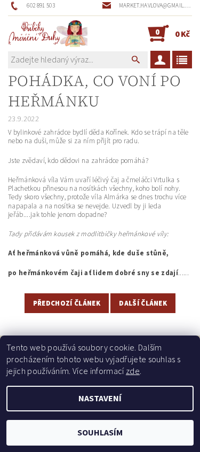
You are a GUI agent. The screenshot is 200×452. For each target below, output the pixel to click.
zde (133, 371)
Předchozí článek (66, 303)
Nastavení (100, 398)
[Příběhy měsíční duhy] (47, 33)
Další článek (143, 303)
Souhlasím (100, 433)
